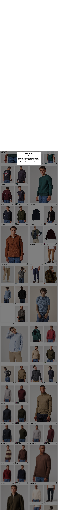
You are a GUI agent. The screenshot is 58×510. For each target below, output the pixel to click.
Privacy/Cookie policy (35, 10)
